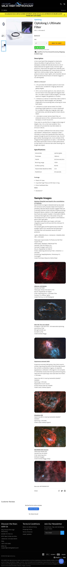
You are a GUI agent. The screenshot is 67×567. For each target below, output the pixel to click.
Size (35, 39)
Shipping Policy (27, 529)
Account (63, 10)
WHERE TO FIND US (7, 534)
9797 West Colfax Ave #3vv (9, 536)
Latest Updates (27, 534)
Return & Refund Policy (30, 527)
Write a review (33, 509)
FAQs (2, 541)
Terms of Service (27, 532)
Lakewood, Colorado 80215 (9, 538)
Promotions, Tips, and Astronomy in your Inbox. (54, 528)
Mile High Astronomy (10, 556)
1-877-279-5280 (6, 543)
